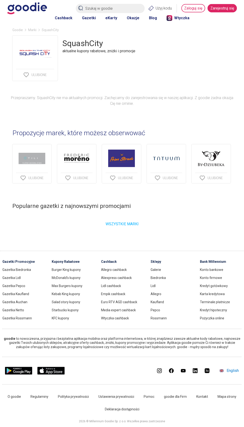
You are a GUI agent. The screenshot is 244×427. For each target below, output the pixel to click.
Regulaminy (39, 396)
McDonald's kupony (66, 278)
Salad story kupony (66, 302)
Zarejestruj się (222, 8)
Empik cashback (113, 294)
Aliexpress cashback (116, 278)
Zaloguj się (193, 8)
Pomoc (149, 396)
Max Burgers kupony (67, 286)
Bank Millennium (213, 262)
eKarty (111, 18)
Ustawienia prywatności (116, 396)
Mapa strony (227, 396)
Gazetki (89, 18)
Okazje (133, 18)
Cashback (63, 18)
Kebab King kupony (66, 294)
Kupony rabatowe (66, 262)
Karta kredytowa (212, 294)
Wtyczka (181, 18)
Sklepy (156, 262)
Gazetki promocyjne (18, 262)
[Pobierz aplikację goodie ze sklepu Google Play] (18, 373)
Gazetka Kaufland (15, 294)
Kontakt (202, 396)
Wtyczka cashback (115, 318)
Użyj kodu (164, 8)
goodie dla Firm (175, 396)
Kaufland (157, 302)
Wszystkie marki (122, 224)
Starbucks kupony (65, 310)
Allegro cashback (114, 270)
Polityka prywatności (73, 396)
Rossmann (159, 318)
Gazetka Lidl (11, 278)
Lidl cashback (111, 286)
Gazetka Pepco (13, 286)
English (233, 370)
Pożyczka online (212, 318)
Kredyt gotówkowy (214, 286)
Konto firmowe (211, 278)
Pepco (155, 310)
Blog (153, 18)
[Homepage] (27, 8)
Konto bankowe (211, 270)
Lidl (153, 286)
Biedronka (158, 278)
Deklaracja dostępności (122, 409)
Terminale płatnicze (215, 302)
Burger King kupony (66, 270)
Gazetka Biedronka (16, 270)
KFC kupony (60, 318)
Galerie (156, 270)
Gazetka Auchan (14, 302)
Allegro (156, 294)
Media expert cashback (118, 310)
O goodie (14, 396)
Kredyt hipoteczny (213, 310)
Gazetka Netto (13, 310)
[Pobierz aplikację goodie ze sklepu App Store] (51, 373)
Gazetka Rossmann (17, 318)
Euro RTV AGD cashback (119, 302)
